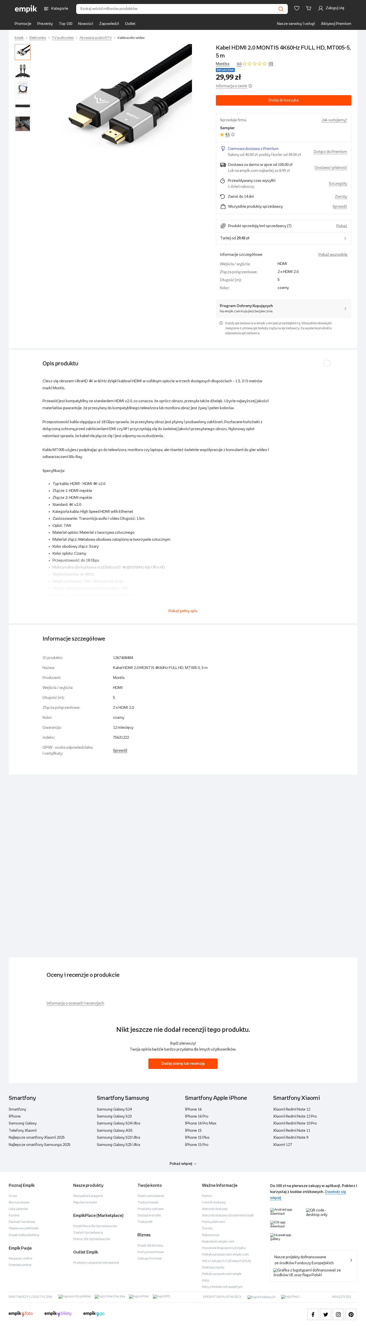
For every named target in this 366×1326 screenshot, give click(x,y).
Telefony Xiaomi (23, 1130)
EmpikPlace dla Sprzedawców (95, 1226)
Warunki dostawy (215, 1209)
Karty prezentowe (150, 1252)
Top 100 (65, 24)
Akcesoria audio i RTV (95, 38)
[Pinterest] (351, 1314)
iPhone (15, 1116)
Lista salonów (18, 1209)
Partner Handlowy (22, 1222)
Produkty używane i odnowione (96, 1262)
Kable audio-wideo (131, 38)
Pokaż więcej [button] (181, 1164)
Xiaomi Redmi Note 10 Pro (295, 1123)
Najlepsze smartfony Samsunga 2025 (39, 1145)
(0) (271, 64)
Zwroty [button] (341, 197)
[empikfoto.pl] (21, 1314)
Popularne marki (85, 1202)
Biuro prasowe (19, 1202)
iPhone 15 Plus (197, 1137)
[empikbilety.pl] (58, 1314)
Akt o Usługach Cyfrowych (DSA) (226, 1261)
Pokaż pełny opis (183, 611)
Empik (19, 38)
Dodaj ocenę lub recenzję (183, 1063)
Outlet (130, 24)
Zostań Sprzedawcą (88, 1232)
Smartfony (17, 1109)
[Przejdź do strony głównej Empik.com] (26, 9)
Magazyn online (20, 1258)
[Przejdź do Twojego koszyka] (309, 8)
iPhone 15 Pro (196, 1145)
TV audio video (63, 38)
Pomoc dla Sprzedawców (91, 1239)
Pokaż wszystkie (332, 255)
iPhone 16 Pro (196, 1116)
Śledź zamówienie (150, 1196)
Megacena (225, 70)
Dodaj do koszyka (284, 100)
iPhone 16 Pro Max (200, 1123)
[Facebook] (312, 1314)
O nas (13, 1196)
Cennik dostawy (214, 1202)
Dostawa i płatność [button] (331, 168)
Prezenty (45, 24)
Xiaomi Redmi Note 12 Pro (295, 1116)
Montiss (223, 64)
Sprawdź (340, 206)
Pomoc (207, 1196)
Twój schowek (147, 1202)
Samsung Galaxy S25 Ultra (118, 1145)
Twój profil (144, 1222)
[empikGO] (93, 1314)
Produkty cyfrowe (150, 1209)
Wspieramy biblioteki (24, 1228)
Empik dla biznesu (150, 1245)
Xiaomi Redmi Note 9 (290, 1137)
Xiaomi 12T (283, 1145)
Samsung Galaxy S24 (114, 1109)
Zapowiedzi (109, 24)
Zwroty (207, 1228)
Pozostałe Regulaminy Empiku (224, 1248)
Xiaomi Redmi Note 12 (291, 1109)
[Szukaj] (281, 9)
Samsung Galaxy (23, 1123)
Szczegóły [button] (338, 184)
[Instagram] (338, 1314)
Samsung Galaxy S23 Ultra (118, 1137)
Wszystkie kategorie (88, 1196)
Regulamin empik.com (218, 1241)
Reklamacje (210, 1235)
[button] (124, 112)
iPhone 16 (193, 1109)
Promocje (23, 24)
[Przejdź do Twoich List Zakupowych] (297, 8)
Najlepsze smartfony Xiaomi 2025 (37, 1137)
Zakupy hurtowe (149, 1258)
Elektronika (37, 38)
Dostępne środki (149, 1215)
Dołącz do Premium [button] (330, 152)
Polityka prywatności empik (222, 1274)
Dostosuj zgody (213, 1267)
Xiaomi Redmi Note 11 (291, 1130)
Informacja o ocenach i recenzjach (75, 1003)
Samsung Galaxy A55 (114, 1130)
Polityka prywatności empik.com (225, 1254)
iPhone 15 (193, 1130)
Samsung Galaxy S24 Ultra (118, 1123)
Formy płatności (213, 1222)
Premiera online (20, 1265)
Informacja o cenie (231, 86)
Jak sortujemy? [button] (334, 120)
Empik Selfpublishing (24, 1235)
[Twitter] (325, 1314)
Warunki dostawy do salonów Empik (228, 1215)
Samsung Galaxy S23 (114, 1116)
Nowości (85, 24)
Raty (205, 1280)
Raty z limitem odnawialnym (222, 1287)
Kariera (14, 1215)
